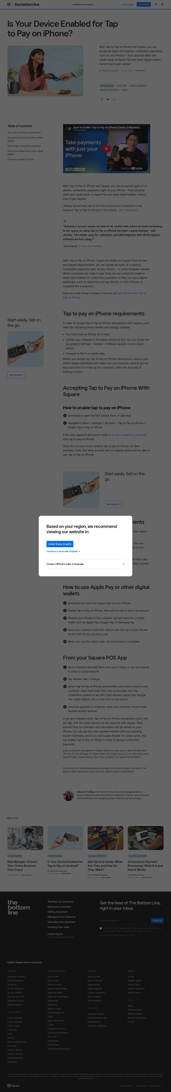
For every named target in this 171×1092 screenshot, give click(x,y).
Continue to (63, 551)
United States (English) (59, 544)
